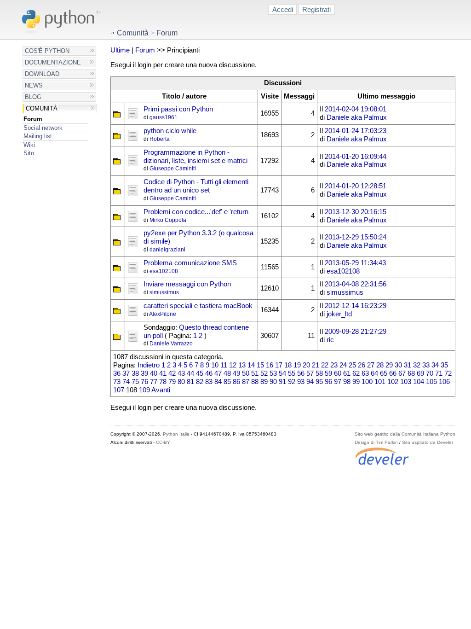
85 (227, 381)
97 (337, 381)
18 (288, 365)
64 (374, 373)
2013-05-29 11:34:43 (355, 263)
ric (330, 340)
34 (435, 365)
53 (273, 373)
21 (315, 365)
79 (172, 381)
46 (209, 373)
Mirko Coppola (167, 220)
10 (214, 365)
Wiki (29, 144)
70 (429, 373)
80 (181, 381)
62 (356, 373)
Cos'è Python (47, 50)
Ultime (120, 50)
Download (42, 73)
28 (380, 365)
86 (236, 381)
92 (291, 381)
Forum (32, 119)
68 (411, 373)
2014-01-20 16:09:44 (355, 156)
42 (172, 373)
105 (431, 381)
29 (389, 365)
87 (245, 381)
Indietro (149, 365)
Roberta (159, 139)
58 (319, 373)
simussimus (164, 292)
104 (418, 381)
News (34, 85)
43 (181, 373)
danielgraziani (167, 249)
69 (420, 373)
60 (337, 373)
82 (199, 381)
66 (392, 373)
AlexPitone (162, 314)
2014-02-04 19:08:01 (355, 109)
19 (297, 365)
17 (278, 365)
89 (264, 381)
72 (448, 373)
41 (163, 373)
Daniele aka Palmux (357, 117)
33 (426, 365)
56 (300, 373)
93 (300, 381)
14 (251, 365)
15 (260, 365)
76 (144, 381)
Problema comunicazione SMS (190, 263)
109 (144, 390)
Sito (28, 153)
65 (383, 373)
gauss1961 (163, 117)
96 (328, 381)
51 (254, 373)
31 (407, 365)
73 (117, 381)
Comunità (41, 108)
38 (135, 373)
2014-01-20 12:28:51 (355, 186)
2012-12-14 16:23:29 (355, 305)
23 (334, 365)
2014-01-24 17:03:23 (355, 130)
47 (218, 373)
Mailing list (37, 136)
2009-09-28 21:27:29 (355, 331)
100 (367, 381)
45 (199, 373)
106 (444, 381)
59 (328, 373)
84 (218, 381)
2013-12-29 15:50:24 (355, 237)
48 (227, 373)
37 (126, 373)
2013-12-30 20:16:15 (355, 211)
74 (126, 381)
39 (144, 373)
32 (416, 365)
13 (242, 365)
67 (402, 373)
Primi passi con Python (178, 109)
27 (370, 365)
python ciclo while (170, 130)
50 (245, 373)
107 (118, 390)
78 (163, 381)
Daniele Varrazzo (171, 343)
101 (379, 381)
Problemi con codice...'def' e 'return (196, 211)
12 (232, 365)
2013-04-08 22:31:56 (355, 284)
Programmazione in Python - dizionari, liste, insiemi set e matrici (195, 156)
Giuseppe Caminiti (172, 168)
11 (223, 365)
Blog (33, 96)
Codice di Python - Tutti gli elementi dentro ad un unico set (196, 186)
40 (153, 373)
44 (190, 373)
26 (361, 365)
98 (346, 381)
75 (135, 381)
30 (398, 365)
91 (282, 381)
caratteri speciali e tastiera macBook (198, 305)
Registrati (316, 9)
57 (310, 373)
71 (438, 373)
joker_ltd (339, 314)
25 (352, 365)
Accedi (282, 9)
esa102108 (163, 271)
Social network (43, 127)
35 (444, 365)
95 (319, 381)
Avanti (160, 390)
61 (346, 373)
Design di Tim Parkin (376, 442)
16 (269, 365)
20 (306, 365)
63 (365, 373)
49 (236, 373)
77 (153, 381)
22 (324, 365)
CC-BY (163, 442)
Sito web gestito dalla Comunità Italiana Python (405, 434)
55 (291, 373)
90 (273, 381)
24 (343, 365)
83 (209, 381)
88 (254, 381)
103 (405, 381)
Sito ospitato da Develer (427, 442)
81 (190, 381)
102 (392, 381)
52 (264, 373)
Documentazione (53, 62)
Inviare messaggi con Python (187, 284)
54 (282, 373)
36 (117, 373)
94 (310, 381)
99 (356, 381)
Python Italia (176, 434)
